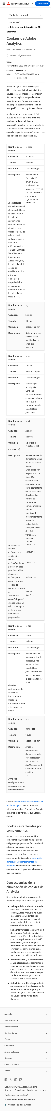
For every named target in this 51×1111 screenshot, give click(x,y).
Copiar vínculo (26, 56)
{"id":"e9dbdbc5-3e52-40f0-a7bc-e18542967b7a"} (25, 66)
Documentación (14, 22)
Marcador (13, 56)
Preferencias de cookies (16, 1094)
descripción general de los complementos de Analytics (24, 861)
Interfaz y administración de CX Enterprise (24, 29)
